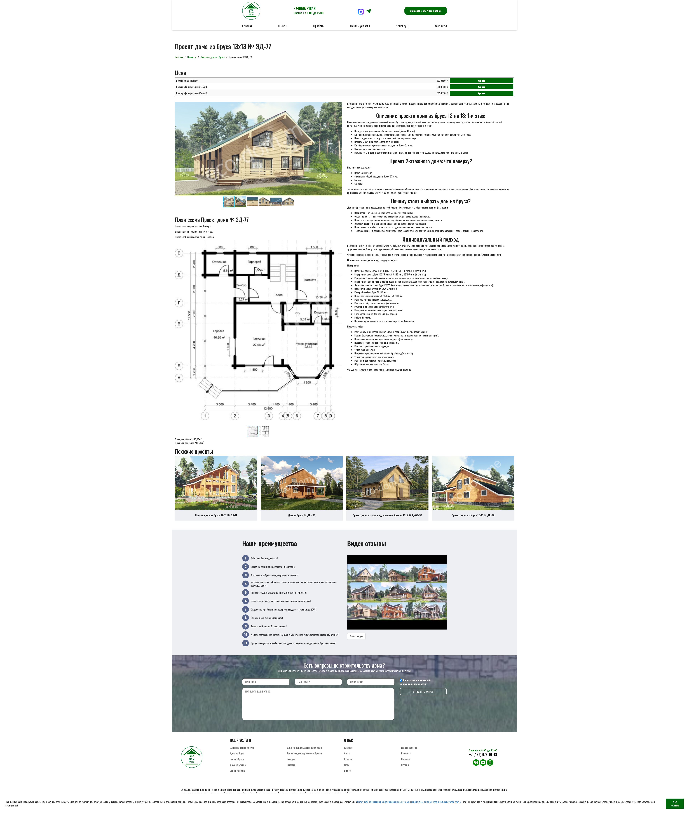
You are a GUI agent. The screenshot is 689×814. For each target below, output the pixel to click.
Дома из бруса (237, 753)
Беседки (291, 759)
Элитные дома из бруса (212, 57)
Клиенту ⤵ (402, 26)
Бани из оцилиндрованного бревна (304, 753)
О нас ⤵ (282, 26)
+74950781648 (309, 10)
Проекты (318, 26)
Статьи (405, 765)
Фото (346, 765)
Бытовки (291, 765)
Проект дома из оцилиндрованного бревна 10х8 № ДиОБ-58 (387, 515)
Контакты (441, 26)
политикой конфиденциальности (415, 682)
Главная (247, 26)
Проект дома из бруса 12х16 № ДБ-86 (473, 515)
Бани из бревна (237, 770)
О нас (347, 753)
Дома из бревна (238, 765)
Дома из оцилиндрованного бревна (304, 747)
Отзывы (348, 759)
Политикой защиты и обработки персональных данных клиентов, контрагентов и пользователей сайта (409, 802)
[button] (338, 105)
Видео (347, 770)
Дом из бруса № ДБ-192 (301, 515)
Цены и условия (360, 26)
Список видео (356, 636)
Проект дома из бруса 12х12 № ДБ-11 (216, 515)
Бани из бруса (237, 759)
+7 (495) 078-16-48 (483, 754)
